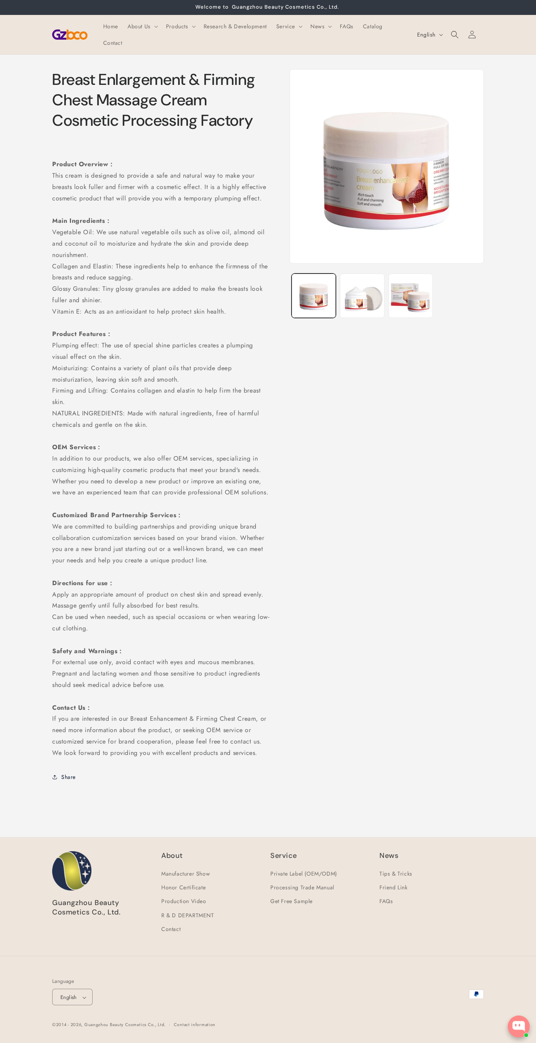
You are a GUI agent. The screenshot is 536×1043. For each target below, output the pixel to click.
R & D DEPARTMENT (187, 915)
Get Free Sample (291, 901)
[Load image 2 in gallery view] (362, 296)
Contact (170, 929)
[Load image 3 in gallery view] (410, 296)
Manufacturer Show (185, 874)
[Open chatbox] (519, 1026)
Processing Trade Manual (302, 887)
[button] (142, 26)
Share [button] (68, 776)
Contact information (194, 1024)
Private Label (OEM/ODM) (303, 874)
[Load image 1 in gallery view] (314, 296)
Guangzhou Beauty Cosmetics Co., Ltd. (125, 1025)
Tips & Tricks (395, 874)
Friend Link (393, 887)
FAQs (386, 901)
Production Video (183, 901)
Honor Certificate (183, 887)
